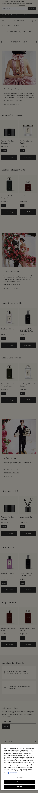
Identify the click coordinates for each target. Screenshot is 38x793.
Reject (19, 782)
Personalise (19, 777)
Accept (19, 787)
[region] (19, 767)
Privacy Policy (13, 773)
